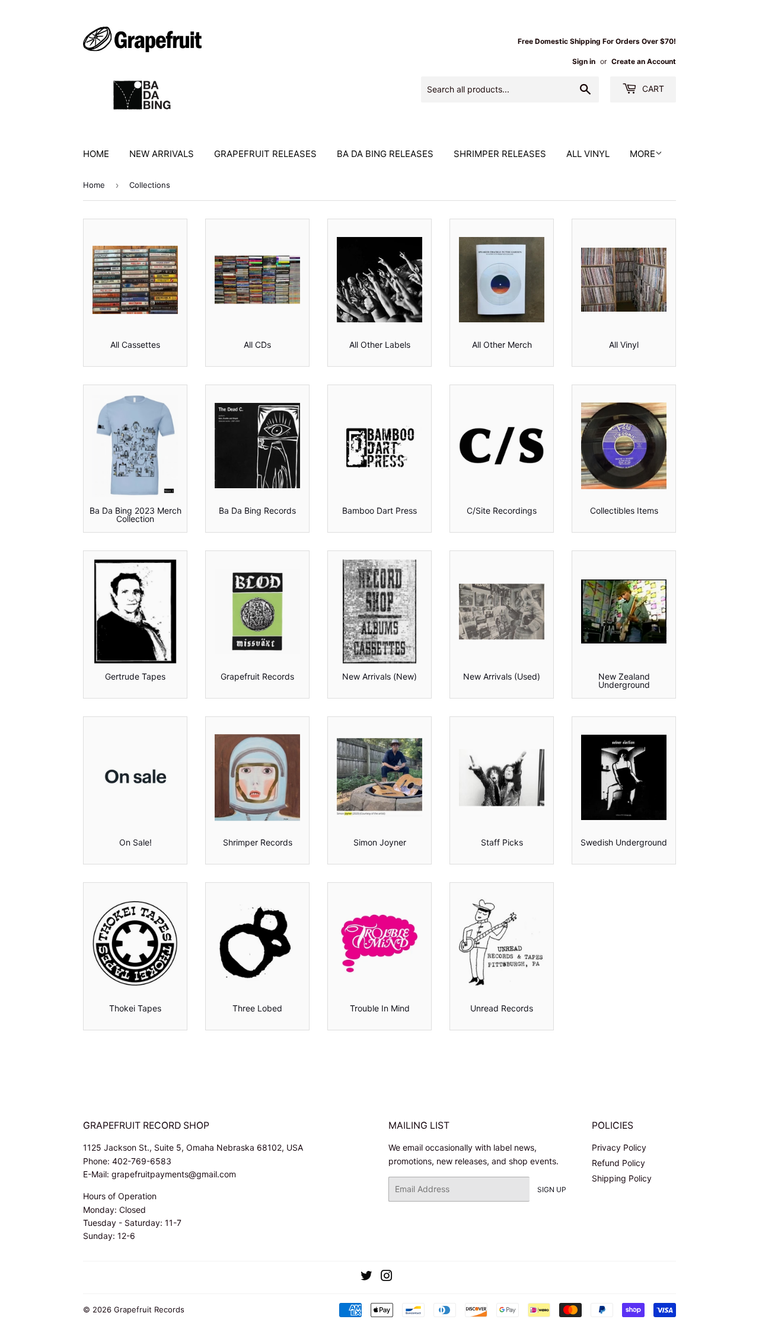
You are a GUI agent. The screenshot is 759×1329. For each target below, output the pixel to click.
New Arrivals (161, 153)
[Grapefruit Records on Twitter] (366, 1277)
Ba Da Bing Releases (385, 153)
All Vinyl (588, 153)
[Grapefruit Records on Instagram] (387, 1277)
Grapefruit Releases (265, 153)
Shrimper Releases (500, 153)
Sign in (583, 61)
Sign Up (551, 1189)
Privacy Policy (619, 1147)
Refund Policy (618, 1163)
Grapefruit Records (149, 1309)
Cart (652, 89)
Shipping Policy (622, 1178)
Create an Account (643, 61)
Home (96, 153)
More (642, 153)
